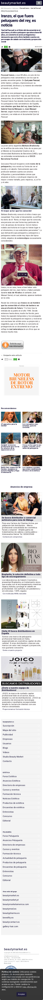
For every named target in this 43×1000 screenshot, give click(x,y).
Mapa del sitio (9, 730)
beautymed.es (10, 909)
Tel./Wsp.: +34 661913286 (12, 958)
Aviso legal (7, 963)
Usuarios (7, 743)
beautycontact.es (11, 922)
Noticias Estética (11, 798)
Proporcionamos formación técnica (16, 709)
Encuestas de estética (13, 807)
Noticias (15, 8)
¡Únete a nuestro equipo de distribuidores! (15, 689)
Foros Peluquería (11, 836)
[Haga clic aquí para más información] (12, 349)
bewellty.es (8, 917)
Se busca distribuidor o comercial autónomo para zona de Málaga (19, 518)
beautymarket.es (13, 3)
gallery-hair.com (10, 926)
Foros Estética (10, 776)
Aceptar (21, 994)
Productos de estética (13, 803)
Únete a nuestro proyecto (12, 650)
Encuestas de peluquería (15, 867)
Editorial (7, 820)
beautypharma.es (11, 913)
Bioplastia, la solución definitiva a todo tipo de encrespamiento (21, 575)
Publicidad (8, 734)
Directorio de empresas (14, 785)
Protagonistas (9, 11)
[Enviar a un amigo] (8, 360)
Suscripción (8, 726)
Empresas (7, 739)
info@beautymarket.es (11, 956)
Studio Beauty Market (13, 756)
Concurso (7, 816)
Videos (6, 752)
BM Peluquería (6, 8)
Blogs (5, 748)
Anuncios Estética (11, 781)
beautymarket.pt (11, 900)
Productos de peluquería (14, 862)
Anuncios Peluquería (12, 840)
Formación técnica (12, 794)
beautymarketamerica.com (16, 904)
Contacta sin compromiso (12, 537)
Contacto (7, 761)
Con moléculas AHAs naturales (14, 594)
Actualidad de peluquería (14, 858)
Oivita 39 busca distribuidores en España (18, 632)
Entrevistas (8, 812)
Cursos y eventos (11, 790)
